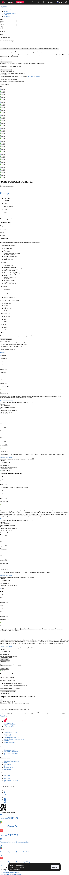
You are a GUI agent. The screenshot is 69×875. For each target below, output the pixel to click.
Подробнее (3, 716)
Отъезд (2, 23)
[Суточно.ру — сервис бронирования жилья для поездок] (8, 2)
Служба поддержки (10, 725)
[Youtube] (5, 799)
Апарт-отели (7, 764)
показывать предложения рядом (12, 346)
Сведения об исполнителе (8, 691)
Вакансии (7, 777)
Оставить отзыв (5, 661)
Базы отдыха (7, 769)
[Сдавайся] (32, 2)
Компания (7, 775)
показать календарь (6, 339)
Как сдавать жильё (9, 750)
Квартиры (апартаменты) (11, 761)
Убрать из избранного (34, 76)
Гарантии (6, 740)
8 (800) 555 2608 (8, 726)
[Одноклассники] (5, 792)
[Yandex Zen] (5, 802)
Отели (5, 762)
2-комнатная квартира (6, 401)
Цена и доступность (6, 61)
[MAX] (5, 795)
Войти (51, 2)
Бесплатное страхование (11, 753)
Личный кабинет (9, 723)
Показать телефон (6, 70)
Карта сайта (3, 871)
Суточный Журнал (9, 742)
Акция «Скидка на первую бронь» (14, 739)
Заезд (1, 19)
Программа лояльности (11, 782)
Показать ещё (4, 659)
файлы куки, (20, 865)
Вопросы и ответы (9, 744)
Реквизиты (7, 778)
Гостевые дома (8, 767)
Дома (5, 766)
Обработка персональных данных (10, 874)
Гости (2, 26)
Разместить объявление (11, 751)
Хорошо (55, 867)
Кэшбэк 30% (7, 736)
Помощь (6, 755)
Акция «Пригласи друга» (11, 737)
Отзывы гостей (8, 734)
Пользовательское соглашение (9, 872)
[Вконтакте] (5, 797)
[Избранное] (43, 2)
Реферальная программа (11, 780)
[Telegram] (5, 790)
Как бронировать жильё (11, 732)
